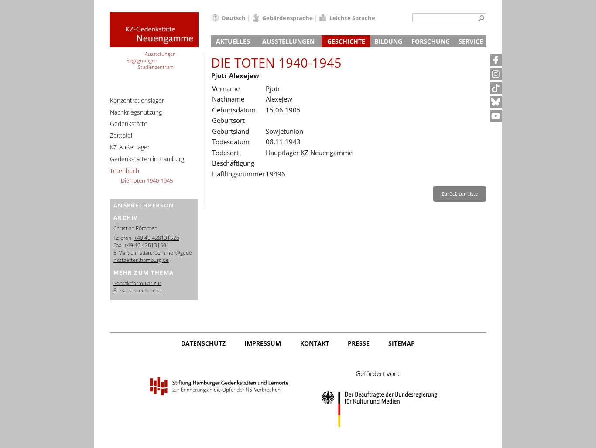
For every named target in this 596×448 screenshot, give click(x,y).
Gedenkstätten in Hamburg (147, 159)
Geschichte (346, 41)
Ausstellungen (288, 41)
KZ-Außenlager (130, 147)
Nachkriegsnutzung (136, 112)
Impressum (262, 343)
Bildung (388, 41)
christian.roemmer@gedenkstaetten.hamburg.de (152, 256)
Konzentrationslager (137, 100)
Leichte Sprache (352, 18)
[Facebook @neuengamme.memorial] (496, 60)
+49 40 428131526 (156, 237)
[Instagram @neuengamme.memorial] (496, 74)
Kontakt (314, 343)
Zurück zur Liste (460, 193)
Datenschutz (203, 343)
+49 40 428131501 (146, 245)
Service (471, 41)
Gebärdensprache (287, 18)
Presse (359, 343)
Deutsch (234, 18)
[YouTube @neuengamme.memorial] (496, 116)
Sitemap (401, 343)
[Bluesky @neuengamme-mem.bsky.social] (496, 102)
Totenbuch (124, 170)
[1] (481, 19)
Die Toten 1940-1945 (147, 180)
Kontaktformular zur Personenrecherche (137, 286)
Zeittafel (121, 135)
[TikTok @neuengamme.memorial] (496, 88)
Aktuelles (233, 41)
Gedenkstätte (128, 123)
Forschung (430, 41)
